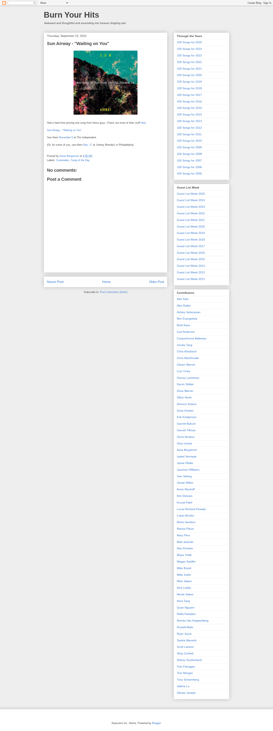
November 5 (66, 137)
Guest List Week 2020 (191, 226)
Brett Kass (183, 325)
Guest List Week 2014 (191, 265)
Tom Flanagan (186, 666)
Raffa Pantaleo (186, 614)
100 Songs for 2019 (189, 81)
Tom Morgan (185, 673)
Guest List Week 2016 (191, 252)
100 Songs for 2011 (189, 134)
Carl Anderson (186, 331)
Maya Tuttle (184, 555)
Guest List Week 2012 (191, 279)
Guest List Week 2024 (191, 200)
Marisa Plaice (185, 528)
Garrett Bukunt (186, 423)
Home (106, 282)
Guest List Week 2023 (191, 206)
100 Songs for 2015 (189, 107)
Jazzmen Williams (188, 469)
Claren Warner (186, 364)
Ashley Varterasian (188, 312)
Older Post (156, 282)
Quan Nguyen (185, 607)
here (143, 122)
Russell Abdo (185, 627)
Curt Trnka (183, 371)
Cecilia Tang (184, 345)
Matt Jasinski (185, 541)
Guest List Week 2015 (191, 259)
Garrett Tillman (186, 430)
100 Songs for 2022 (189, 62)
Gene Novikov (186, 436)
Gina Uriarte (184, 443)
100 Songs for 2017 (189, 94)
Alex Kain (183, 299)
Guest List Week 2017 (191, 246)
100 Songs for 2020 (189, 75)
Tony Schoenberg (188, 679)
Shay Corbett (185, 653)
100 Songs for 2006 (189, 167)
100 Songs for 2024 (189, 48)
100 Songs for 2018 (189, 88)
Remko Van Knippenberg (192, 620)
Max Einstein (185, 548)
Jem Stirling (184, 476)
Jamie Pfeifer (185, 463)
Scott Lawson (185, 646)
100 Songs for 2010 (189, 140)
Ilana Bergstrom (187, 449)
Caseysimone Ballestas (191, 338)
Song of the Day (80, 160)
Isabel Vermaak (186, 456)
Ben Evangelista (187, 318)
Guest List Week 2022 (191, 213)
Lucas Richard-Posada (191, 509)
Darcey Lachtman (188, 377)
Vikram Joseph (186, 692)
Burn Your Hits (71, 14)
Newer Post (55, 282)
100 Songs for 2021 (189, 68)
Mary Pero (183, 535)
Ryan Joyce (184, 633)
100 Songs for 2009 (189, 147)
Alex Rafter (184, 305)
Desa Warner (185, 390)
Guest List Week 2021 (191, 220)
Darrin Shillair (185, 384)
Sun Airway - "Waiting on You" (64, 130)
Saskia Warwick (186, 640)
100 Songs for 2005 (189, 173)
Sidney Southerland (189, 660)
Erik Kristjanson (186, 417)
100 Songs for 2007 (189, 160)
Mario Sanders (186, 522)
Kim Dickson (184, 495)
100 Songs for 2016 (189, 101)
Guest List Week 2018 (191, 239)
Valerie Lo (183, 686)
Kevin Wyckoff (186, 489)
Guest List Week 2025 (191, 193)
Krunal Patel (184, 502)
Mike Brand (184, 568)
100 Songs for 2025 (189, 42)
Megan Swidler (186, 561)
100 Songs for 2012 (189, 127)
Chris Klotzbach (187, 351)
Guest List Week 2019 (191, 233)
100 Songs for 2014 (189, 114)
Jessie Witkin (185, 482)
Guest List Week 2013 (191, 272)
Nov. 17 (87, 144)
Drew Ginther (185, 410)
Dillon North (184, 397)
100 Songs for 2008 (189, 153)
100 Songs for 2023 (189, 55)
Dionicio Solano (186, 404)
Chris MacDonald (188, 358)
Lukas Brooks (185, 515)
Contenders (62, 160)
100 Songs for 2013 (189, 121)
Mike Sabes (184, 581)
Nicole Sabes (185, 594)
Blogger (156, 723)
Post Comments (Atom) (113, 292)
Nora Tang (183, 601)
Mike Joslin (184, 574)
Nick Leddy (184, 587)
